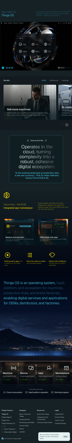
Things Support (6, 417)
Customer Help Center (44, 422)
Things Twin (5, 420)
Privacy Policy (59, 417)
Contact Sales (24, 426)
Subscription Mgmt (10, 432)
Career (21, 429)
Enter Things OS (9, 429)
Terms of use (59, 420)
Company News (24, 419)
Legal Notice (59, 414)
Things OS (4, 414)
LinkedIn (22, 432)
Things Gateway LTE (8, 423)
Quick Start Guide (43, 414)
